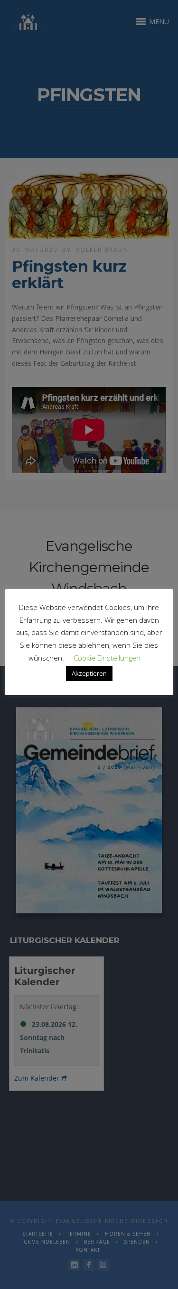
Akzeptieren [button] (89, 673)
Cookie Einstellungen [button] (107, 657)
